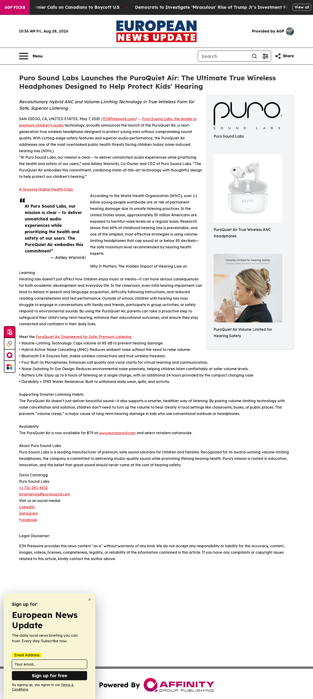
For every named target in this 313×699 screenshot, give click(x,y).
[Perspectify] (9, 344)
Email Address (26, 655)
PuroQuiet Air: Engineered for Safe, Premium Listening (84, 336)
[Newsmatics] (9, 366)
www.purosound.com (117, 433)
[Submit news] (9, 332)
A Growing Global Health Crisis (46, 189)
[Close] (89, 599)
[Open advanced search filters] (265, 56)
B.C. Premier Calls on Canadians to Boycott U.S (69, 7)
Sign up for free (49, 675)
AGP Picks (15, 7)
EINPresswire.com (119, 118)
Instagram (28, 513)
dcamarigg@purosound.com (44, 494)
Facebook (28, 519)
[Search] (254, 56)
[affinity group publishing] (9, 355)
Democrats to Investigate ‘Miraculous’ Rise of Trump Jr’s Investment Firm (214, 7)
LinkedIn (27, 507)
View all (302, 7)
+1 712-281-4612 (33, 487)
